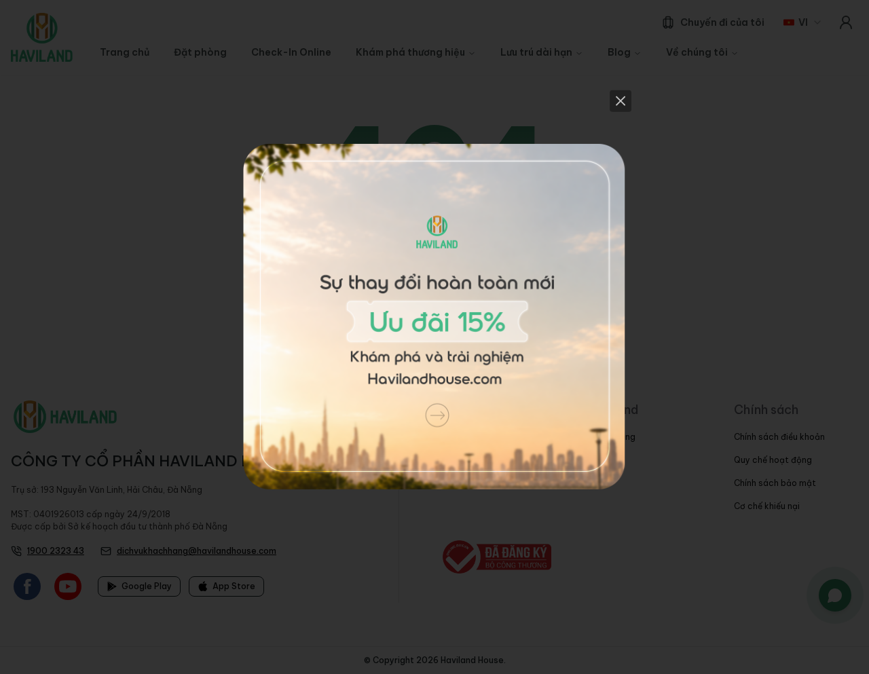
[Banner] (434, 337)
